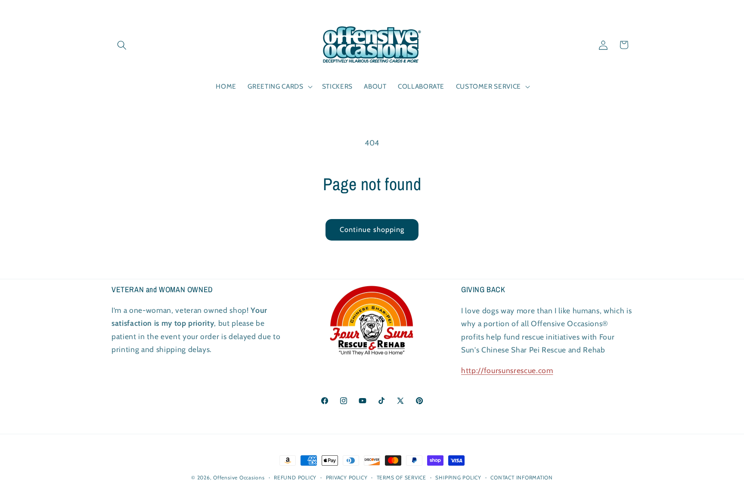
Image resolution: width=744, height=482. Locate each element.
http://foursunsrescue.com (507, 369)
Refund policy (295, 477)
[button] (122, 44)
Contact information (521, 477)
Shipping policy (458, 477)
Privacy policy (347, 477)
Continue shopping (372, 229)
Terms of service (401, 477)
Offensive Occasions (239, 477)
